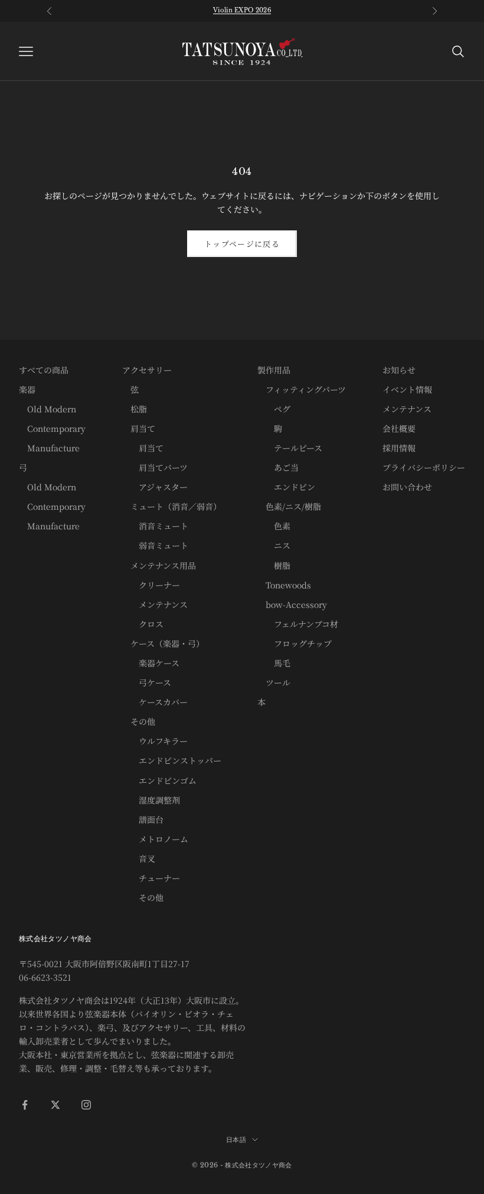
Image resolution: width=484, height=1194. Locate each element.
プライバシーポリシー (423, 467)
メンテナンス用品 (159, 565)
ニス (273, 545)
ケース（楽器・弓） (163, 643)
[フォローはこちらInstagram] (86, 1105)
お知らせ (399, 370)
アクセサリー (147, 370)
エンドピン (286, 487)
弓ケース (146, 682)
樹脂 (273, 565)
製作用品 (273, 370)
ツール (273, 682)
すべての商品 (43, 370)
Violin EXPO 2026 (242, 10)
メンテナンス (155, 604)
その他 (138, 721)
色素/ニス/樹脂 (289, 506)
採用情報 (399, 448)
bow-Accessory (292, 604)
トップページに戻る (242, 243)
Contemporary (52, 428)
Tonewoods (284, 585)
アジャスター (155, 487)
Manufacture (49, 448)
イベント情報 (407, 389)
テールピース (289, 448)
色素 (273, 526)
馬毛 (273, 663)
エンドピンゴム (159, 780)
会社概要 (399, 428)
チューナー (151, 878)
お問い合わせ (407, 487)
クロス (142, 624)
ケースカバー (155, 702)
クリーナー (151, 585)
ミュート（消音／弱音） (171, 506)
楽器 (27, 389)
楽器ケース (150, 663)
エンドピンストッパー (171, 760)
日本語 (236, 1140)
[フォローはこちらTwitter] (55, 1105)
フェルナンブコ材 (297, 624)
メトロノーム (155, 839)
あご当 (278, 467)
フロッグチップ (294, 643)
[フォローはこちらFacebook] (25, 1105)
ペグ (273, 409)
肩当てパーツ (155, 467)
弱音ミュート (155, 545)
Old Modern (47, 409)
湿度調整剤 (151, 800)
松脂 (134, 409)
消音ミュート (155, 526)
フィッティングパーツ (301, 389)
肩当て (138, 428)
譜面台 (142, 819)
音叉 (138, 858)
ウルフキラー (155, 741)
